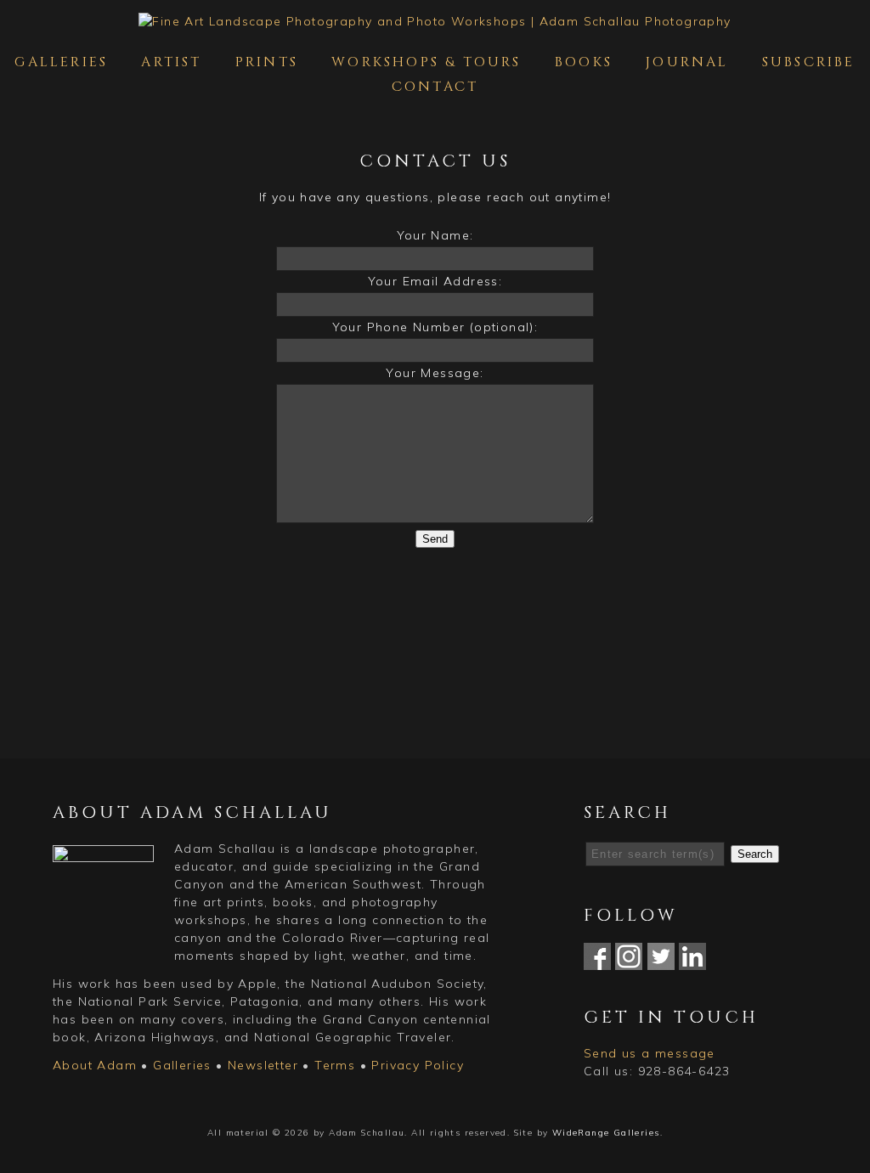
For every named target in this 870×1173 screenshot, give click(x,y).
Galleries (61, 62)
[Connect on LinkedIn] (692, 960)
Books (584, 62)
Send (435, 539)
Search (754, 854)
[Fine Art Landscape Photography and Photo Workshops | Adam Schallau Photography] (434, 21)
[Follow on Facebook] (597, 960)
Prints (266, 62)
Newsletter (263, 1065)
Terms (334, 1065)
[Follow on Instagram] (628, 960)
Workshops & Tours (426, 62)
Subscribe (809, 62)
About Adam (95, 1065)
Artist (171, 62)
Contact (435, 86)
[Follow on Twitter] (661, 960)
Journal (687, 62)
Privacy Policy (417, 1065)
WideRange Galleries (606, 1132)
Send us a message (649, 1053)
